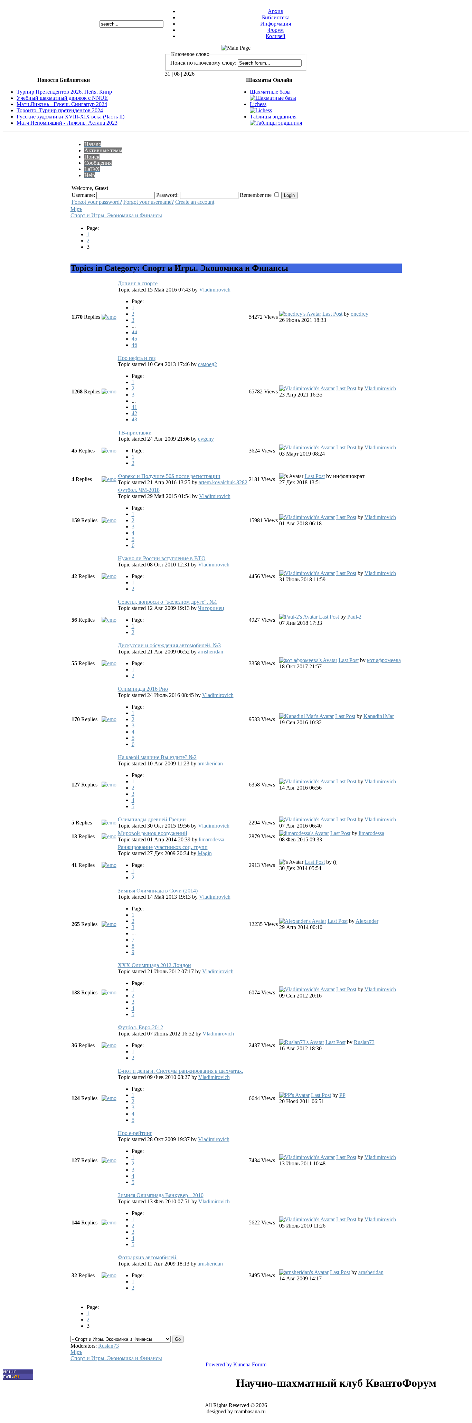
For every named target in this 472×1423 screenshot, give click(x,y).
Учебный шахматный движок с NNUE (62, 98)
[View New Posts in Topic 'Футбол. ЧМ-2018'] (109, 520)
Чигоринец (211, 608)
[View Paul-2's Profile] (298, 617)
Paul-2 (354, 617)
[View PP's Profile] (294, 1095)
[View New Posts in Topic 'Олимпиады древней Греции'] (109, 822)
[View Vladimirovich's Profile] (307, 388)
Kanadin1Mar (379, 716)
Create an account (194, 202)
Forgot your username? (148, 202)
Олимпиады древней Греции (152, 819)
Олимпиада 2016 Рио (143, 689)
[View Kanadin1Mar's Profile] (306, 716)
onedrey (359, 314)
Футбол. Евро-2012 (140, 1027)
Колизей (275, 36)
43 (134, 419)
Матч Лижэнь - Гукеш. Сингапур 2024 (62, 104)
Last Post (332, 314)
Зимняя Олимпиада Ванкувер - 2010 (161, 1195)
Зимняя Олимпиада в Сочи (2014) (158, 891)
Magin (205, 853)
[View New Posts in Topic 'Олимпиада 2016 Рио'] (109, 719)
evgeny (206, 439)
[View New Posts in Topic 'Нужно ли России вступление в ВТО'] (109, 576)
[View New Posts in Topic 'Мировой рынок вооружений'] (109, 836)
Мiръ (76, 209)
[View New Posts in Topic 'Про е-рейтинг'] (109, 1160)
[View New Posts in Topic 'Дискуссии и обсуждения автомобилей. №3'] (109, 663)
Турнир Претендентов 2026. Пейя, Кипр (64, 92)
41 (134, 407)
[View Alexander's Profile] (302, 921)
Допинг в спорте (138, 283)
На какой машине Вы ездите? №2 (157, 757)
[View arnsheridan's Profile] (304, 1272)
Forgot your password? (97, 202)
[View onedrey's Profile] (300, 314)
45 (134, 339)
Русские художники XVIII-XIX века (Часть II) (70, 117)
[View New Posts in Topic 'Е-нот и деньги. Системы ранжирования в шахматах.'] (109, 1098)
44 (134, 332)
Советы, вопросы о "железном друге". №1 (167, 602)
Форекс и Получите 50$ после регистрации (169, 476)
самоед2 (207, 364)
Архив (275, 11)
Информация (275, 24)
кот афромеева (384, 660)
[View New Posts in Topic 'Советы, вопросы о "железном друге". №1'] (109, 620)
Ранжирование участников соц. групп (163, 847)
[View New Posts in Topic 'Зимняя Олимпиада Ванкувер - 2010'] (109, 1222)
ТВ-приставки (135, 433)
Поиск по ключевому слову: (203, 63)
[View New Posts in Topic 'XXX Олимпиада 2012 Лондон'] (109, 992)
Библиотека (276, 17)
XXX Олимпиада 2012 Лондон (154, 965)
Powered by (219, 1364)
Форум (275, 30)
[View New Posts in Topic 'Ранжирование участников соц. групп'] (109, 865)
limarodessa (211, 839)
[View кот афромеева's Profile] (308, 660)
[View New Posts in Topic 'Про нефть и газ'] (109, 391)
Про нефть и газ (136, 358)
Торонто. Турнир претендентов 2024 (60, 110)
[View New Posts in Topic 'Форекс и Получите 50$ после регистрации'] (109, 479)
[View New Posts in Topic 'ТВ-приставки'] (109, 450)
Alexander (367, 921)
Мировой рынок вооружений (152, 833)
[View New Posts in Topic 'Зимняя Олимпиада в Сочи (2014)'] (109, 924)
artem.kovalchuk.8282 (223, 482)
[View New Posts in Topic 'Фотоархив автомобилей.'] (109, 1275)
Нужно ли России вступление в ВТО (162, 558)
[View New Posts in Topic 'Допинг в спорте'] (109, 317)
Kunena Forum (249, 1364)
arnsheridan (210, 652)
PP (342, 1095)
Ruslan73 (364, 1042)
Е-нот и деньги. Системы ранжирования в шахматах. (180, 1071)
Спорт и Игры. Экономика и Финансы (116, 215)
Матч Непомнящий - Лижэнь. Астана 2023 (67, 123)
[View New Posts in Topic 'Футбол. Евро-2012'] (109, 1045)
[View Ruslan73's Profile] (301, 1042)
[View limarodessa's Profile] (304, 833)
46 (134, 345)
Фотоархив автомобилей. (148, 1257)
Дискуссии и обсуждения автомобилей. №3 (169, 645)
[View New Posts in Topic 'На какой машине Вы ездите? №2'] (109, 784)
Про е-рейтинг (135, 1133)
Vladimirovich (214, 290)
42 (134, 413)
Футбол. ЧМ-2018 (139, 490)
